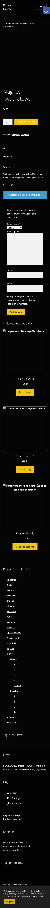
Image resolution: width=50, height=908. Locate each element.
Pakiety (10, 590)
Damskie (14, 691)
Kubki (9, 616)
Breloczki (11, 601)
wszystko (24, 23)
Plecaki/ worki (13, 638)
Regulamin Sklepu (11, 815)
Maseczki (11, 627)
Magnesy (16, 134)
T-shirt (10, 653)
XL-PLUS (17, 685)
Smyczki (10, 648)
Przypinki (11, 643)
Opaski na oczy (14, 632)
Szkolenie (11, 579)
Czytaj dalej (25, 392)
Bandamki (11, 595)
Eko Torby (11, 611)
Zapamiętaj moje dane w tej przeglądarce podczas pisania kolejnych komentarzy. (21, 300)
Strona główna (12, 23)
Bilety (9, 585)
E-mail (11, 283)
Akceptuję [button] (9, 901)
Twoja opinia (13, 231)
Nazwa (11, 270)
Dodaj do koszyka (26, 121)
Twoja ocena (13, 224)
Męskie (13, 659)
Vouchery (11, 717)
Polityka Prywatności (13, 819)
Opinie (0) (7, 156)
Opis (5, 148)
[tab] (25, 148)
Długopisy (11, 606)
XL (15, 680)
